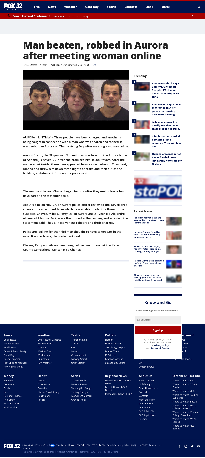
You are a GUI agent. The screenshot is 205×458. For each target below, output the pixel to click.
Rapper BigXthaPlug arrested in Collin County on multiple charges (149, 263)
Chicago (44, 64)
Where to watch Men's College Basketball (184, 407)
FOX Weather (44, 362)
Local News (10, 339)
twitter (192, 446)
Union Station (78, 362)
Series (75, 376)
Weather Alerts (45, 343)
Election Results (113, 343)
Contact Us (144, 392)
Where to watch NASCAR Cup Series (185, 396)
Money (9, 376)
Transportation (79, 339)
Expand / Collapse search (199, 6)
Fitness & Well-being (48, 392)
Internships (144, 407)
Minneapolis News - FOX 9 (118, 393)
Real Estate (10, 399)
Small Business (11, 403)
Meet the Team (147, 399)
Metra (74, 351)
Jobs (6, 392)
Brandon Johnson (114, 358)
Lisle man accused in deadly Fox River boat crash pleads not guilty (166, 125)
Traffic (76, 335)
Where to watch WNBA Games (184, 420)
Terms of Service (160, 348)
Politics (110, 335)
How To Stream (147, 380)
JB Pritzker (110, 355)
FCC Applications (147, 415)
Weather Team (45, 351)
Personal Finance (13, 395)
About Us (145, 376)
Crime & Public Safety (15, 351)
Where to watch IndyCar (184, 401)
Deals (7, 388)
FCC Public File (146, 411)
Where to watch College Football (184, 386)
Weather (44, 335)
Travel (74, 343)
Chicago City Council (115, 362)
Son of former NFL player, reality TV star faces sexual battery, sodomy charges (147, 249)
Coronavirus (44, 384)
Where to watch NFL (183, 380)
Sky (140, 362)
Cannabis (42, 388)
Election (109, 339)
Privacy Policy (161, 345)
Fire (141, 358)
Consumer (9, 384)
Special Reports (12, 358)
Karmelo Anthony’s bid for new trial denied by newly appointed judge (147, 234)
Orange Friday (78, 399)
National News (11, 343)
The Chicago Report (115, 347)
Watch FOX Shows (182, 358)
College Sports (146, 366)
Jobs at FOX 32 (146, 403)
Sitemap (143, 418)
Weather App (44, 355)
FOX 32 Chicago (30, 64)
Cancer (41, 380)
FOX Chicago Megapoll (15, 362)
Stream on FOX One (186, 376)
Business (8, 380)
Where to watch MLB (183, 391)
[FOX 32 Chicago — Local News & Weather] (14, 7)
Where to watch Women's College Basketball (185, 414)
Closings (42, 347)
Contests (143, 395)
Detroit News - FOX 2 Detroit (116, 389)
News (8, 335)
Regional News (116, 376)
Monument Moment (81, 395)
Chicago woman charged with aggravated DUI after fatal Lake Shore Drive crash (148, 277)
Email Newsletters (148, 388)
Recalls (41, 399)
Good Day (9, 355)
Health (42, 376)
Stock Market (11, 407)
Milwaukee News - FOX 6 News (118, 382)
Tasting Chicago (79, 392)
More (165, 7)
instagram (185, 446)
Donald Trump (112, 351)
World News (10, 347)
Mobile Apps (145, 384)
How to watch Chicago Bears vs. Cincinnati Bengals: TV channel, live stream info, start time (165, 90)
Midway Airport (79, 358)
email (198, 446)
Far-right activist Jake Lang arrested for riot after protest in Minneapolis (149, 220)
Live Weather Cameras (49, 339)
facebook (179, 446)
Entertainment (183, 335)
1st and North (78, 380)
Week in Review (79, 384)
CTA (73, 347)
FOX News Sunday (13, 366)
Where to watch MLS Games (183, 427)
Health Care (44, 395)
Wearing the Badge (81, 388)
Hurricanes (43, 358)
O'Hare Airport (78, 355)
